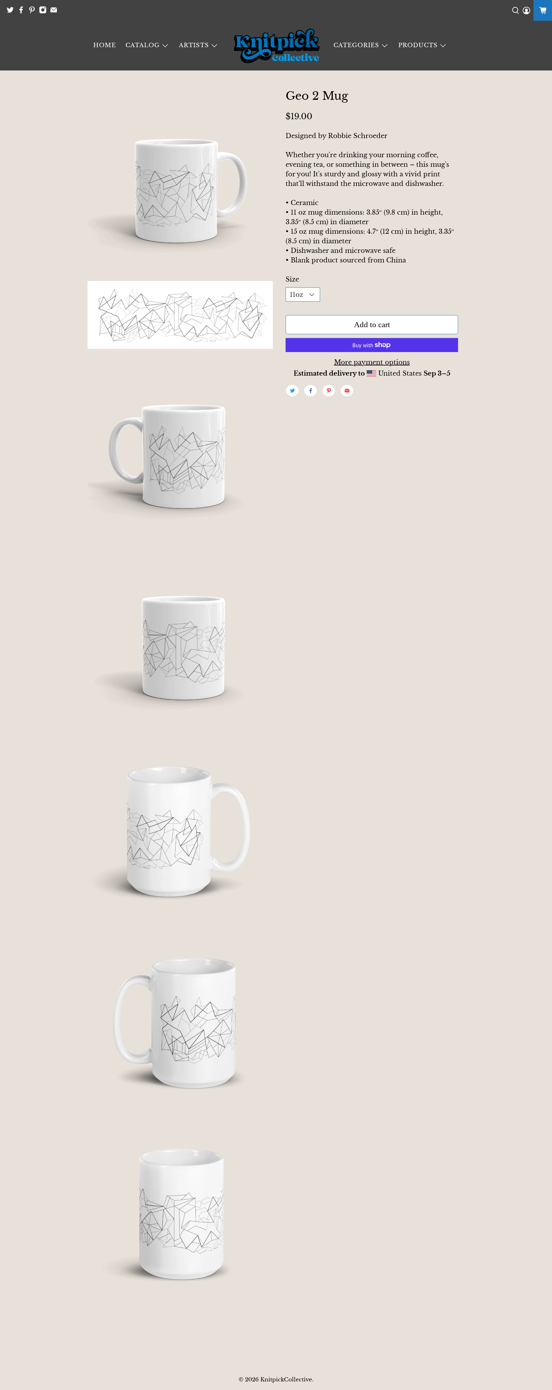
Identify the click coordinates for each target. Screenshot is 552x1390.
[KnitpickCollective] (276, 45)
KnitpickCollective (286, 1379)
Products (418, 45)
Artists (194, 45)
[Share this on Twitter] (292, 391)
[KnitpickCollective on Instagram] (44, 12)
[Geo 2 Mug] (180, 182)
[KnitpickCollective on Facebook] (22, 12)
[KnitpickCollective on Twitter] (11, 12)
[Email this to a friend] (347, 391)
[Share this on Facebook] (310, 391)
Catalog (143, 45)
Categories (356, 45)
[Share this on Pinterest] (328, 391)
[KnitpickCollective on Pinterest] (33, 12)
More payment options (372, 362)
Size (292, 279)
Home (104, 45)
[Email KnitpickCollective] (55, 12)
